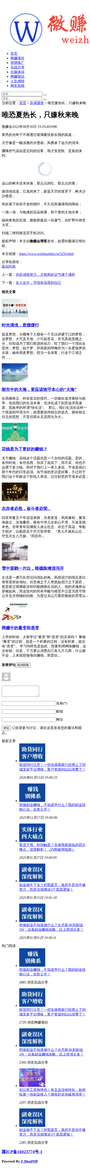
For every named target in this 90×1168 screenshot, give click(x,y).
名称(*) (61, 703)
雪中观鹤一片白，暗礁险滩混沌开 (33, 568)
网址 (59, 719)
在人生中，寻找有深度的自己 (38, 283)
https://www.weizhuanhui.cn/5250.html (46, 254)
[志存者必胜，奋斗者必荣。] (15, 500)
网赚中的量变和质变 (20, 627)
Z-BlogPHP (29, 1161)
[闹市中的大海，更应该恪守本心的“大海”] (15, 380)
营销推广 (17, 63)
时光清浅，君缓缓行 (20, 325)
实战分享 (17, 67)
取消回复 (23, 665)
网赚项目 (17, 58)
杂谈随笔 (37, 103)
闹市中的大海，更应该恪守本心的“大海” (39, 389)
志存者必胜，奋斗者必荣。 (27, 508)
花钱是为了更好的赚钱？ (24, 449)
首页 (13, 53)
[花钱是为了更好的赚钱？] (15, 440)
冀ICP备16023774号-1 (22, 1151)
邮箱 (59, 711)
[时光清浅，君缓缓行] (15, 316)
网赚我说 (17, 76)
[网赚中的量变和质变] (15, 619)
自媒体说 (17, 72)
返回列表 (9, 266)
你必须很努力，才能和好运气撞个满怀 (45, 274)
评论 (6, 728)
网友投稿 (17, 86)
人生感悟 (17, 81)
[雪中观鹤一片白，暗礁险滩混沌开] (15, 559)
